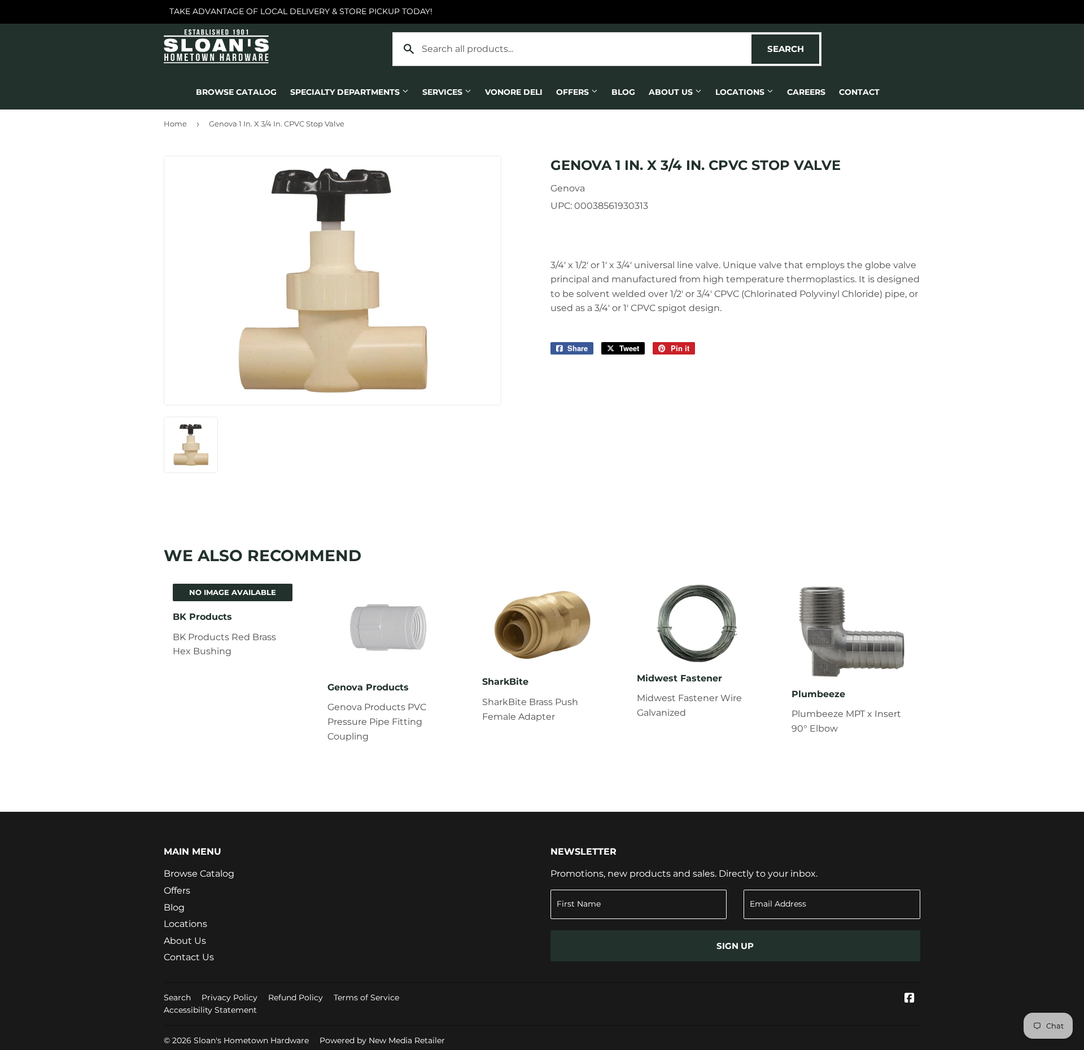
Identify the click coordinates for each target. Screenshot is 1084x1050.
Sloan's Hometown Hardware (251, 1040)
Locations (741, 92)
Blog (623, 92)
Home (175, 123)
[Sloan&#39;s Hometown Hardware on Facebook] (909, 999)
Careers (806, 92)
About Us (672, 92)
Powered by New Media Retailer (382, 1040)
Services (443, 92)
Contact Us (189, 957)
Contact (859, 92)
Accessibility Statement (210, 1009)
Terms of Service (366, 997)
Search (793, 48)
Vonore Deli (514, 92)
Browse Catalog (236, 92)
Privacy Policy (229, 997)
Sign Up (735, 945)
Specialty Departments (346, 92)
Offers (573, 92)
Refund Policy (295, 997)
